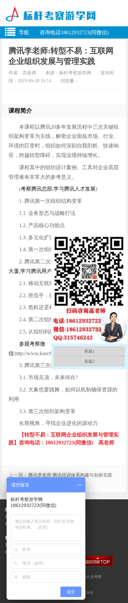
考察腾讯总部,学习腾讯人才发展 (58, 189)
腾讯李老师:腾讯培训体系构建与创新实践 (70, 475)
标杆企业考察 (90, 576)
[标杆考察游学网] (64, 17)
